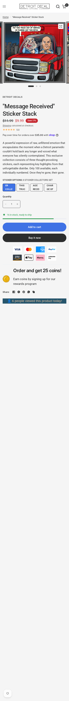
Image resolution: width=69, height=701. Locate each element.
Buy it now (34, 237)
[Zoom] (61, 26)
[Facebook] (14, 292)
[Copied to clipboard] (33, 292)
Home (5, 17)
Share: (6, 292)
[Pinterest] (24, 292)
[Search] (58, 6)
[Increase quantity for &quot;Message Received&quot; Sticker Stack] (17, 204)
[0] (63, 6)
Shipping (7, 125)
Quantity (7, 196)
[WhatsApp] (29, 292)
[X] (19, 292)
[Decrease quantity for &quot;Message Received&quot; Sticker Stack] (5, 204)
